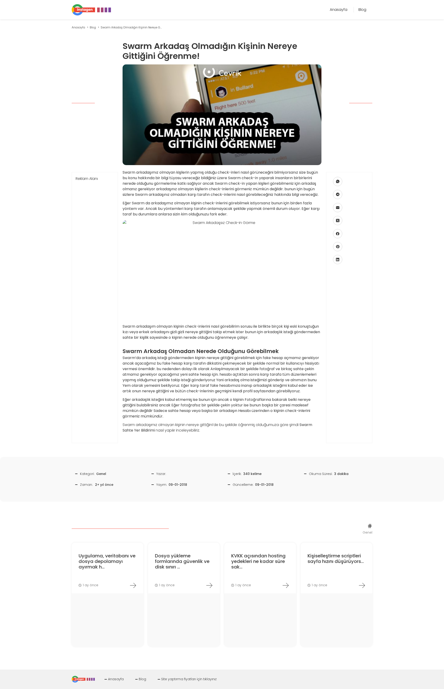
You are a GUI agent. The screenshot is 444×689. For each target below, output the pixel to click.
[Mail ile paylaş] (337, 207)
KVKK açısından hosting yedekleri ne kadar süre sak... (258, 561)
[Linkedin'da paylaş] (337, 259)
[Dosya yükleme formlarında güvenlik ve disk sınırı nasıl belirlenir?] (209, 585)
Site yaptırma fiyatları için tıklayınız (189, 679)
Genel (101, 473)
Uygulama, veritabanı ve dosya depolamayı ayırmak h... (107, 561)
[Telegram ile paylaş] (337, 194)
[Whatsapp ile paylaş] (337, 181)
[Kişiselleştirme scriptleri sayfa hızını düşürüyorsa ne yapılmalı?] (361, 585)
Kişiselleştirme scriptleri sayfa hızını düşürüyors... (336, 559)
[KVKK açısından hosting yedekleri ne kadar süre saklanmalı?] (285, 585)
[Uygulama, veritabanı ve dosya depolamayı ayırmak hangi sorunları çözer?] (133, 585)
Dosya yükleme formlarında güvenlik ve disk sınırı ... (182, 561)
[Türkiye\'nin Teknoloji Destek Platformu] (91, 9)
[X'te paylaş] (337, 220)
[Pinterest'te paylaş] (337, 246)
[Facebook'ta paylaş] (337, 233)
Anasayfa (116, 679)
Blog (142, 679)
